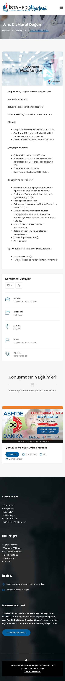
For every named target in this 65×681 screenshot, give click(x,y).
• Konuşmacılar (9, 518)
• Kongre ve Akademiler (14, 521)
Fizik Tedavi (19, 315)
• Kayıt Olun (7, 511)
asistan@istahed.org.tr (17, 589)
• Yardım (6, 561)
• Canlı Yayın (8, 505)
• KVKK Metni (8, 558)
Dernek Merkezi (15, 459)
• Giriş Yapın (8, 508)
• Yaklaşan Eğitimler (11, 548)
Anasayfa (6, 30)
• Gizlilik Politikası (10, 554)
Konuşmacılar (20, 30)
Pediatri (12, 454)
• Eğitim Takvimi (9, 544)
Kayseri (17, 328)
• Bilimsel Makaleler (11, 551)
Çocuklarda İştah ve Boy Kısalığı (26, 447)
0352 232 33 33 (20, 356)
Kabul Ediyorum (32, 671)
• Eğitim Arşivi (8, 515)
